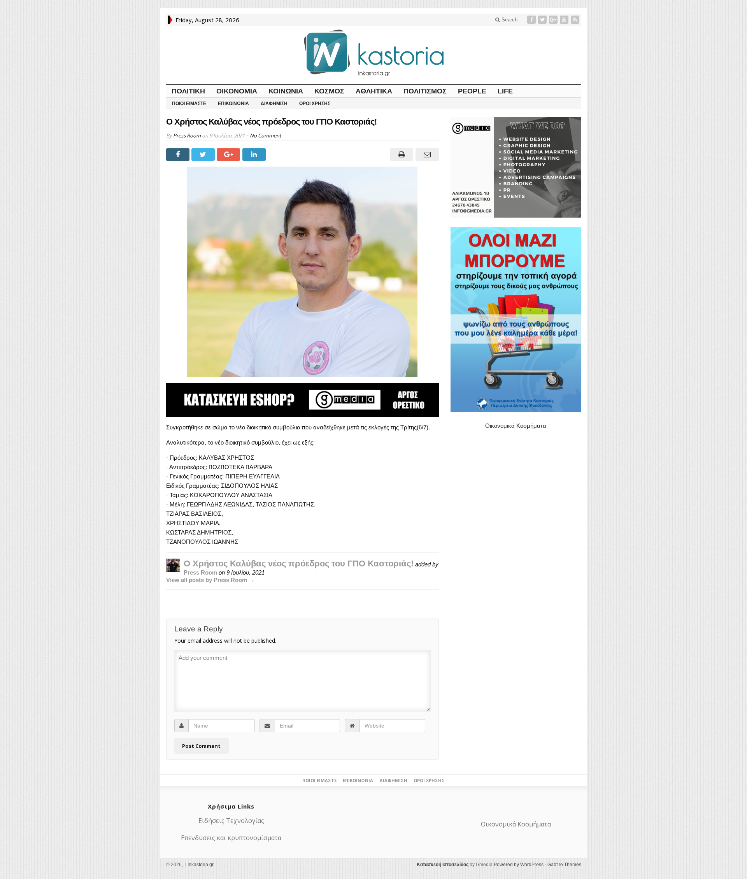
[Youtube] (564, 19)
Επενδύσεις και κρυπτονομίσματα (231, 837)
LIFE (505, 91)
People (472, 91)
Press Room (187, 135)
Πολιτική (188, 91)
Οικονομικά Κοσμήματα (515, 425)
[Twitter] (543, 19)
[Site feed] (575, 19)
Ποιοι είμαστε (189, 103)
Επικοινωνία (233, 103)
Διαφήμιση (274, 103)
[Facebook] (532, 19)
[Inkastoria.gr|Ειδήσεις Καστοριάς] (373, 52)
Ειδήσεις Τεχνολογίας (231, 820)
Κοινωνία (285, 91)
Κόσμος (329, 91)
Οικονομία (236, 91)
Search (508, 20)
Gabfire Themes (564, 864)
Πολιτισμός (425, 91)
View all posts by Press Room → (210, 580)
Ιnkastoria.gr (199, 864)
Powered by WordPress (519, 864)
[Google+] (554, 19)
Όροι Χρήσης (314, 103)
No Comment (265, 135)
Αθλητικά (374, 91)
